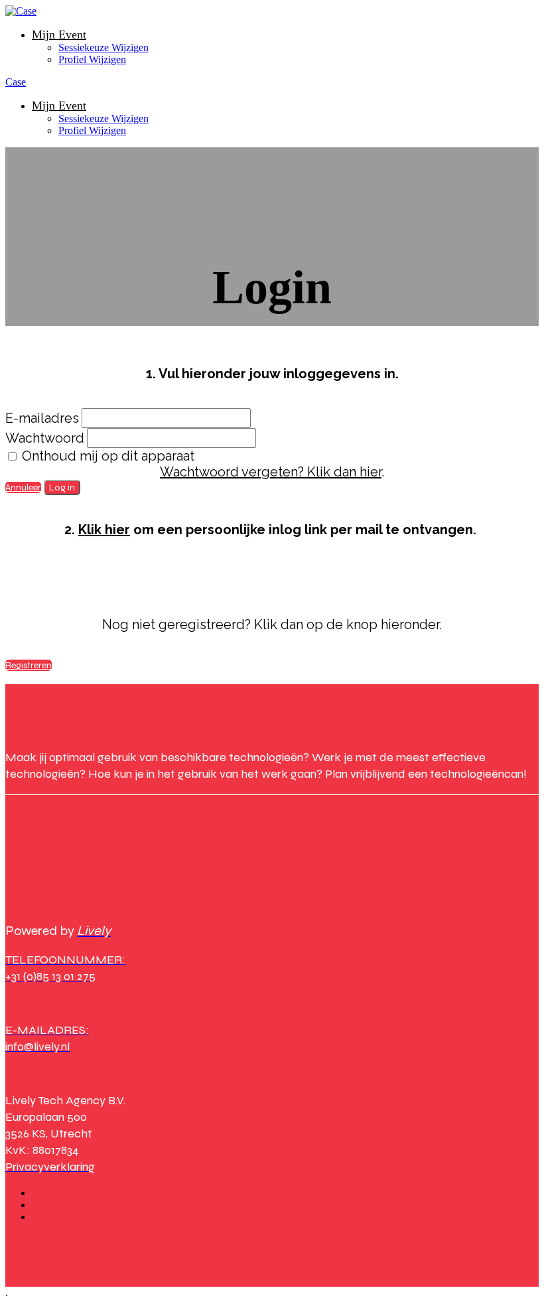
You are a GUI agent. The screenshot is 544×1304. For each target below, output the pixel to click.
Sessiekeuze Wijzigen (103, 47)
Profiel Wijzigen (92, 59)
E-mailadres (42, 418)
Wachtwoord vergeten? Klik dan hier (270, 472)
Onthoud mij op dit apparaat (106, 456)
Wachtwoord (44, 438)
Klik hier (104, 530)
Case (15, 82)
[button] (23, 487)
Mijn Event (59, 34)
